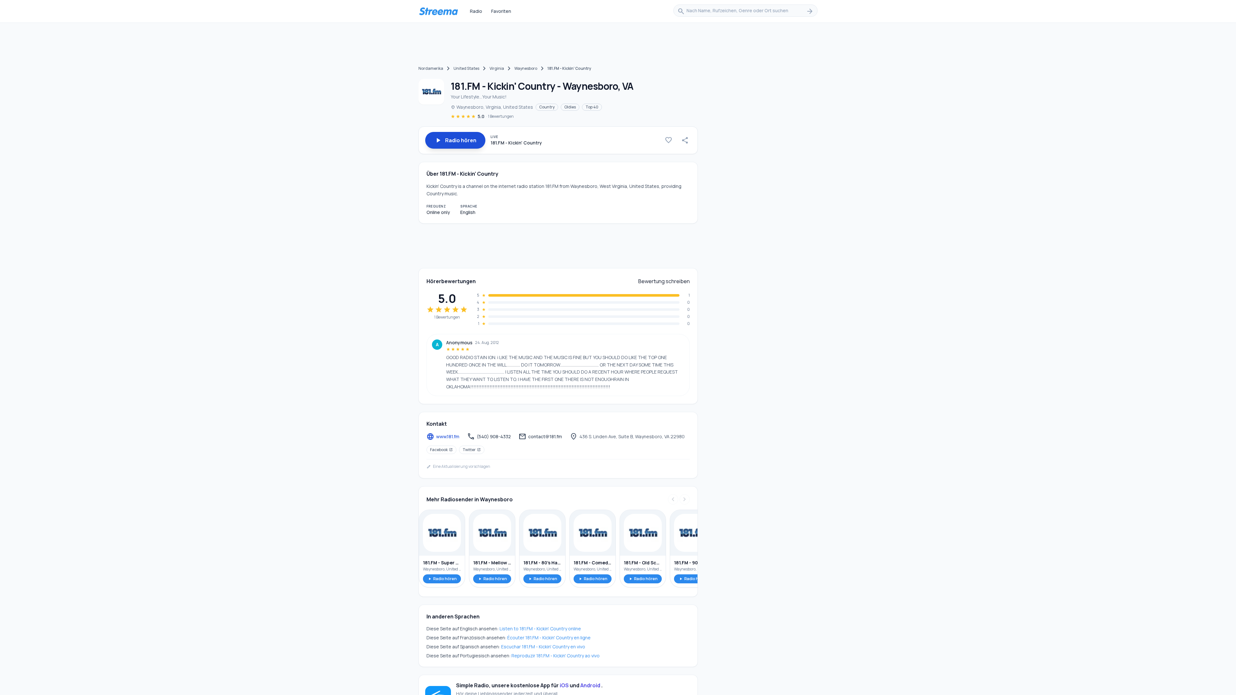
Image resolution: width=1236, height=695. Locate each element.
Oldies (570, 107)
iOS (564, 685)
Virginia (497, 68)
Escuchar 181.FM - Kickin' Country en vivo (543, 647)
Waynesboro (525, 68)
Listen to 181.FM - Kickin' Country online (540, 629)
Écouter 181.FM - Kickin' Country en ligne (549, 638)
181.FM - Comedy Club (593, 563)
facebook (441, 449)
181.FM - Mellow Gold (492, 563)
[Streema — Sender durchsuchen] (438, 11)
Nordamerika (430, 68)
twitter (472, 449)
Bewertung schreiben (664, 281)
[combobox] (745, 11)
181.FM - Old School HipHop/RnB (643, 563)
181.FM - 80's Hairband (542, 563)
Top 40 (591, 107)
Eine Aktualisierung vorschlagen (458, 466)
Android (590, 685)
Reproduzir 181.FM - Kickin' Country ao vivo (555, 656)
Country (547, 107)
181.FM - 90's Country (693, 563)
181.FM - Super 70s (442, 563)
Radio (476, 11)
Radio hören (442, 578)
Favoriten (501, 11)
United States (466, 68)
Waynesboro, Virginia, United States (492, 107)
